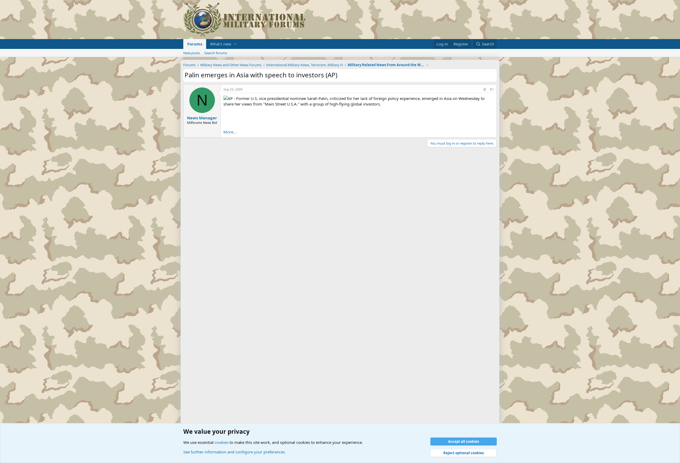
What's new (220, 44)
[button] (235, 44)
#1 (492, 89)
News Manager (202, 117)
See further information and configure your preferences (234, 451)
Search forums (215, 52)
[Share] (484, 90)
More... (229, 131)
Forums (194, 44)
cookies (221, 442)
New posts (191, 52)
